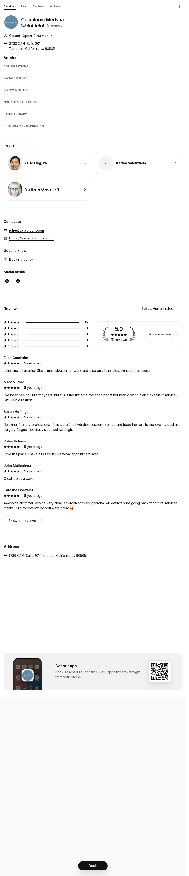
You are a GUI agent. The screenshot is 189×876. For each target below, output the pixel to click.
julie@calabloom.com (26, 230)
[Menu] (179, 6)
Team (24, 6)
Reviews (39, 6)
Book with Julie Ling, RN (47, 163)
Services (10, 6)
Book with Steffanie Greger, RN (47, 189)
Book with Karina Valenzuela (138, 163)
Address (55, 6)
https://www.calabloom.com (31, 238)
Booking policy (21, 259)
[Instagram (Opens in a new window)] (7, 281)
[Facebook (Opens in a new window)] (18, 281)
